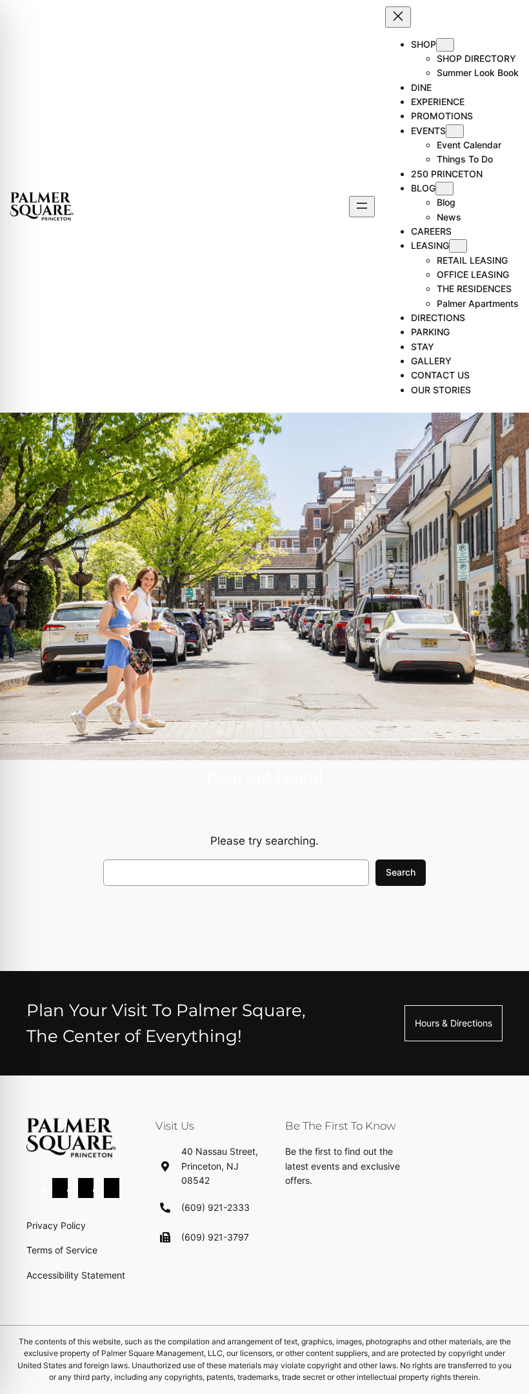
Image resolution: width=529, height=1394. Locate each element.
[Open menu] (362, 206)
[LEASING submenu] (458, 246)
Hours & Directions (453, 1022)
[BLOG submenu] (444, 188)
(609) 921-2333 (215, 1207)
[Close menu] (398, 17)
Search (400, 872)
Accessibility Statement (75, 1275)
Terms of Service (61, 1249)
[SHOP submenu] (445, 45)
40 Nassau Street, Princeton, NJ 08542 (219, 1166)
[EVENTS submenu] (455, 131)
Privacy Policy (56, 1225)
